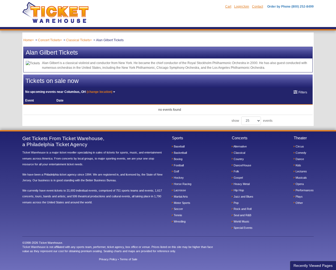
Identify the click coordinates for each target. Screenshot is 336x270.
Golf (176, 171)
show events (252, 121)
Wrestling (179, 221)
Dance (299, 159)
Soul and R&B (242, 215)
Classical (239, 152)
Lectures (301, 171)
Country (238, 159)
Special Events (243, 227)
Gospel (238, 177)
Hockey (178, 177)
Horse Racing (182, 184)
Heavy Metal (241, 184)
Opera (299, 184)
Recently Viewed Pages (313, 265)
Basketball (180, 152)
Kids (298, 165)
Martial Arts (180, 196)
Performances (304, 190)
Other (299, 202)
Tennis (177, 215)
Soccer (178, 208)
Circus (299, 146)
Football (178, 165)
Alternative (240, 146)
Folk (236, 171)
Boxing (177, 159)
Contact (257, 6)
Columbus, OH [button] (68, 92)
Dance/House (242, 165)
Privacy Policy (108, 259)
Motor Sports (181, 202)
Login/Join (241, 6)
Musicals (301, 177)
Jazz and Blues (243, 196)
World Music (241, 221)
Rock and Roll (242, 208)
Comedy (300, 152)
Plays (299, 196)
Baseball (179, 146)
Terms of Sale (128, 259)
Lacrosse (179, 190)
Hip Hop (238, 190)
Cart (228, 6)
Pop (236, 202)
